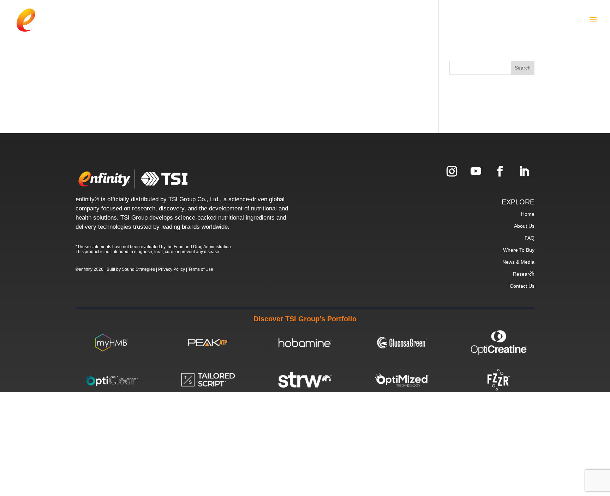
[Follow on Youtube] (475, 171)
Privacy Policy (171, 269)
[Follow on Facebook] (499, 171)
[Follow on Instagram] (451, 171)
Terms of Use (200, 269)
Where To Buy (518, 250)
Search (523, 68)
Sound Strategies (138, 269)
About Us (524, 226)
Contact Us (522, 286)
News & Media (518, 262)
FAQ (529, 238)
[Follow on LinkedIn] (523, 171)
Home (527, 214)
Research (523, 274)
